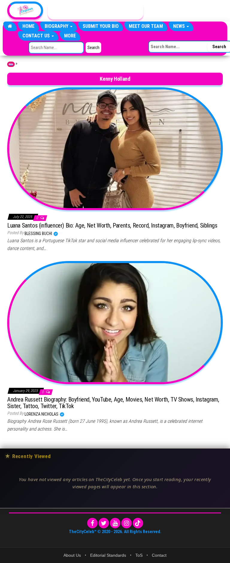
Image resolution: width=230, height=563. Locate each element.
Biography (57, 26)
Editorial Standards (108, 555)
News (179, 26)
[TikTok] (138, 523)
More (70, 36)
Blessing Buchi (39, 233)
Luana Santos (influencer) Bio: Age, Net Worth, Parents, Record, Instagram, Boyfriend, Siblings (112, 225)
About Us (72, 555)
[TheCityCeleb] (10, 26)
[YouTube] (115, 523)
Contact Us (36, 36)
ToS (139, 555)
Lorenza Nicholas (42, 414)
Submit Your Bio (101, 26)
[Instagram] (126, 523)
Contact (159, 555)
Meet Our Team (146, 26)
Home (28, 26)
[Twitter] (104, 523)
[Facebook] (92, 523)
